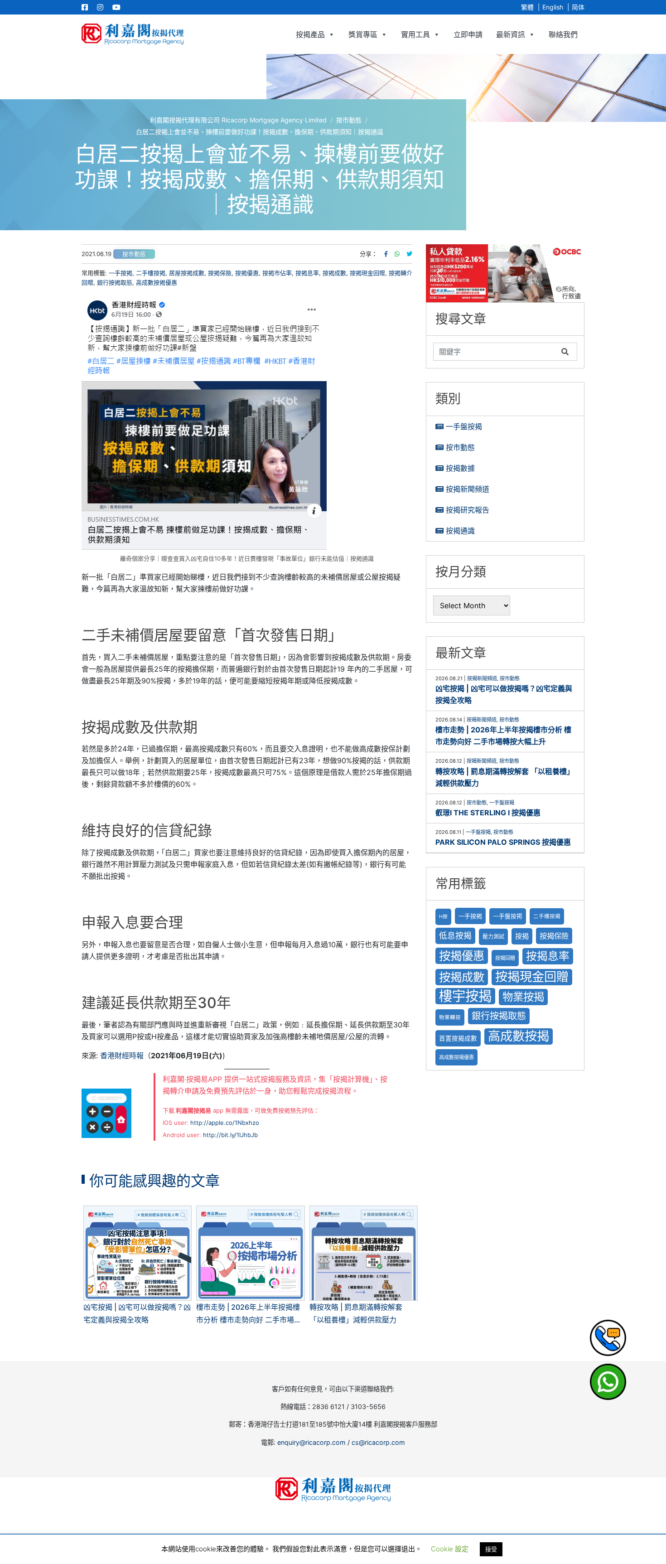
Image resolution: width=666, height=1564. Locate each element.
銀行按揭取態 (114, 282)
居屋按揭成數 (186, 272)
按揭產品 (310, 34)
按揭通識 (460, 530)
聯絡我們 (563, 34)
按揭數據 (460, 468)
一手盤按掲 (507, 916)
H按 (443, 917)
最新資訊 (510, 34)
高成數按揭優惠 (156, 282)
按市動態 (134, 254)
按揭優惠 (247, 272)
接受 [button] (491, 1549)
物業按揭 (523, 996)
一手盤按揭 (464, 426)
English (552, 7)
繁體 (527, 7)
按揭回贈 (505, 958)
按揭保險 (220, 272)
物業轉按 (450, 1017)
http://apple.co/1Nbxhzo (224, 1122)
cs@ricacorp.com (378, 1442)
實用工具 (415, 34)
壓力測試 (493, 936)
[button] (505, 273)
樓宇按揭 (465, 996)
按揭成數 (334, 272)
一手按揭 (120, 272)
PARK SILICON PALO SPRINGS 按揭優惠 (503, 842)
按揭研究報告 (467, 509)
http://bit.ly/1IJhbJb (230, 1134)
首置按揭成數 (458, 1038)
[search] (495, 351)
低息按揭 (455, 935)
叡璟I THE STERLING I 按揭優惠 (488, 812)
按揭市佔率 (277, 272)
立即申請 (468, 34)
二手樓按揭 (150, 272)
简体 (578, 7)
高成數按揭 (518, 1036)
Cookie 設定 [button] (449, 1549)
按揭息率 (307, 272)
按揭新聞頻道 (467, 489)
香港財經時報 (122, 1055)
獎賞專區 (362, 34)
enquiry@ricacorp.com (311, 1442)
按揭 (522, 936)
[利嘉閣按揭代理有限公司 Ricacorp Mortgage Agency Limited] (132, 34)
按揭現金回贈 (367, 272)
